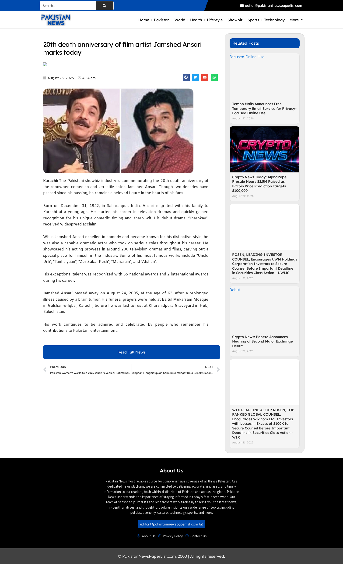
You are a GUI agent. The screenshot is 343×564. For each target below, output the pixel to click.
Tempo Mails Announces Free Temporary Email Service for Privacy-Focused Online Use (264, 108)
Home (143, 20)
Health (196, 20)
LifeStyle (215, 20)
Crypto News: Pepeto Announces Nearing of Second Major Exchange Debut (262, 341)
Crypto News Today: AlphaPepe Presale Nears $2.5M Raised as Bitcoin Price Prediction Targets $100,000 (259, 184)
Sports (253, 20)
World (180, 20)
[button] (186, 77)
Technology (274, 20)
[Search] (104, 5)
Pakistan (162, 20)
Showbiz (235, 20)
